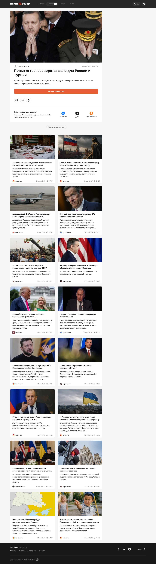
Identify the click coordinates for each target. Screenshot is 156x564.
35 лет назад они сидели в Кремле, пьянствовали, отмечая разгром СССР (29, 266)
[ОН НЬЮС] (13, 232)
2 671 (98, 435)
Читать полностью (56, 91)
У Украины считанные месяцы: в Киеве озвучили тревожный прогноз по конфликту (79, 418)
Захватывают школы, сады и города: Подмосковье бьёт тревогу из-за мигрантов (79, 521)
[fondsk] (13, 332)
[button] (16, 100)
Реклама (13, 551)
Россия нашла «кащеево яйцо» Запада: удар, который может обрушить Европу (80, 164)
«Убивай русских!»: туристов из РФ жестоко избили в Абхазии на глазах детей (32, 164)
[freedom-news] (15, 66)
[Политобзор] (20, 4)
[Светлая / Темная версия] (136, 4)
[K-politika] (61, 232)
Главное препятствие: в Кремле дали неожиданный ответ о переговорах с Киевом (32, 469)
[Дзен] (129, 549)
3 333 (98, 281)
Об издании (32, 551)
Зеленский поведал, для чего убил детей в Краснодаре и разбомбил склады (31, 367)
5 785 (51, 181)
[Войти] (144, 4)
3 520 (51, 281)
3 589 (98, 232)
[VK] (124, 549)
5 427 (98, 181)
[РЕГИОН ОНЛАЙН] (13, 181)
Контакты (22, 551)
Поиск (71, 4)
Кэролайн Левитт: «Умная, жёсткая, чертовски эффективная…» (28, 315)
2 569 (51, 486)
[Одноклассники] (118, 549)
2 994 (51, 384)
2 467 (51, 538)
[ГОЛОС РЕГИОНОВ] (13, 486)
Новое (52, 4)
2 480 (98, 486)
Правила (42, 551)
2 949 (98, 384)
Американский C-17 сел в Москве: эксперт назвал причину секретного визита (31, 215)
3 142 (51, 332)
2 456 (98, 538)
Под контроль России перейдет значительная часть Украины (26, 521)
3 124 (98, 332)
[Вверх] (142, 549)
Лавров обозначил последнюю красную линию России (78, 315)
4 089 (51, 232)
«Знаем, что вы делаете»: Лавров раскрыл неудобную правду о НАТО (31, 418)
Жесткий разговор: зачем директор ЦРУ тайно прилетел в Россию (77, 215)
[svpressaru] (13, 281)
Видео (62, 4)
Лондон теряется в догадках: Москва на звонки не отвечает (77, 469)
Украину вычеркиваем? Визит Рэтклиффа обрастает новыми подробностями (78, 266)
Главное (41, 4)
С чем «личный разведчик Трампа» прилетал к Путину (75, 367)
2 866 (51, 435)
